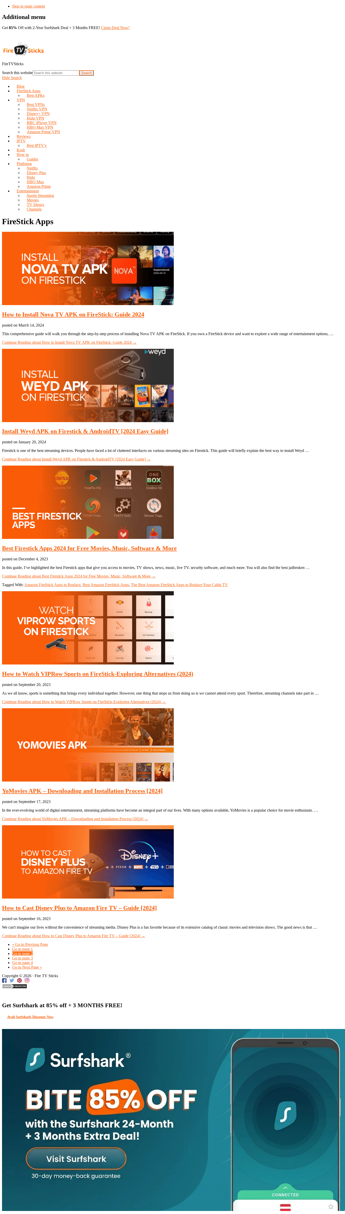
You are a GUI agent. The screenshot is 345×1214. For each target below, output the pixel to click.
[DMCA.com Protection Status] (14, 987)
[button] (12, 78)
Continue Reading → (69, 342)
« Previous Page (30, 944)
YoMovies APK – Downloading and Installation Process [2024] (82, 791)
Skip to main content (28, 6)
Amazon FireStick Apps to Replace (52, 585)
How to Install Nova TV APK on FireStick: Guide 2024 (73, 314)
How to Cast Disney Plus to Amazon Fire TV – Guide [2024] (79, 908)
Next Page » (27, 967)
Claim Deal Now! (115, 28)
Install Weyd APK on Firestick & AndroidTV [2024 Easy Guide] (85, 431)
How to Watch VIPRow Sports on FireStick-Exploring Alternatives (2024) (97, 674)
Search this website (17, 73)
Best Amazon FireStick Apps (106, 585)
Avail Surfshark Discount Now (30, 1017)
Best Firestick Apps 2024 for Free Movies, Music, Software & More (89, 548)
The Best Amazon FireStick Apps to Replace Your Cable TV (179, 585)
